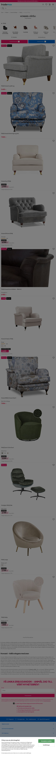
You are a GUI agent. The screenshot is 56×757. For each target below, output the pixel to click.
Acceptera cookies (46, 741)
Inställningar (46, 745)
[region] (28, 747)
